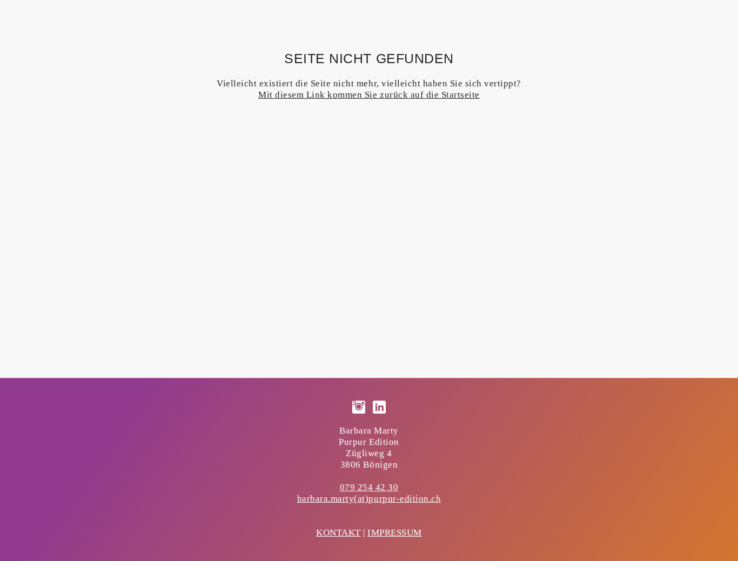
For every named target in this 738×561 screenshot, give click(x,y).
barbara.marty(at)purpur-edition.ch (369, 499)
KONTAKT (338, 533)
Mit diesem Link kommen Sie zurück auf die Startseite (369, 95)
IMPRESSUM (394, 533)
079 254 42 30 (369, 487)
